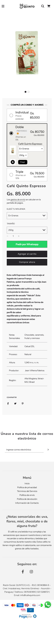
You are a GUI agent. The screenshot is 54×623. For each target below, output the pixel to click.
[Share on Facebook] (7, 403)
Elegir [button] (22, 162)
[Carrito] (49, 6)
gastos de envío (17, 199)
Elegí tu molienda (16, 209)
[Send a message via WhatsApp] (47, 604)
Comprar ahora (27, 262)
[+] (19, 236)
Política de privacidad (27, 487)
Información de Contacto (27, 503)
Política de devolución (27, 499)
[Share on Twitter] (15, 403)
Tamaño (11, 223)
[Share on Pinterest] (22, 403)
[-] (7, 236)
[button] (25, 92)
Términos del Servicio (27, 491)
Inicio (27, 483)
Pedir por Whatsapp (27, 244)
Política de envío (27, 495)
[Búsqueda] (43, 6)
